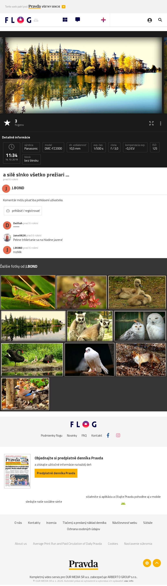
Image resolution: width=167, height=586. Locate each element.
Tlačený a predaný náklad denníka (84, 523)
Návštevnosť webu (124, 523)
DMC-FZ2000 (53, 147)
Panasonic (31, 147)
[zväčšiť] (151, 123)
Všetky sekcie (51, 7)
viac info (128, 581)
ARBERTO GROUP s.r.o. (122, 577)
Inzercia (51, 523)
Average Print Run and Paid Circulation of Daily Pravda (67, 543)
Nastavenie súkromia (138, 543)
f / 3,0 (114, 147)
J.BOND (17, 248)
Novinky (72, 435)
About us (21, 543)
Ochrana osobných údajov (83, 529)
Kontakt (96, 435)
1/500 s (98, 147)
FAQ (84, 435)
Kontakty (34, 523)
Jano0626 (19, 235)
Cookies (113, 543)
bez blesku (31, 159)
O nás (18, 523)
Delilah (17, 223)
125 (154, 147)
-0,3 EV (135, 147)
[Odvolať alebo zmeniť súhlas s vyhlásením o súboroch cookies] (147, 563)
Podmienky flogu (51, 435)
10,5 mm (77, 147)
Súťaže (148, 523)
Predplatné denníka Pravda (56, 473)
